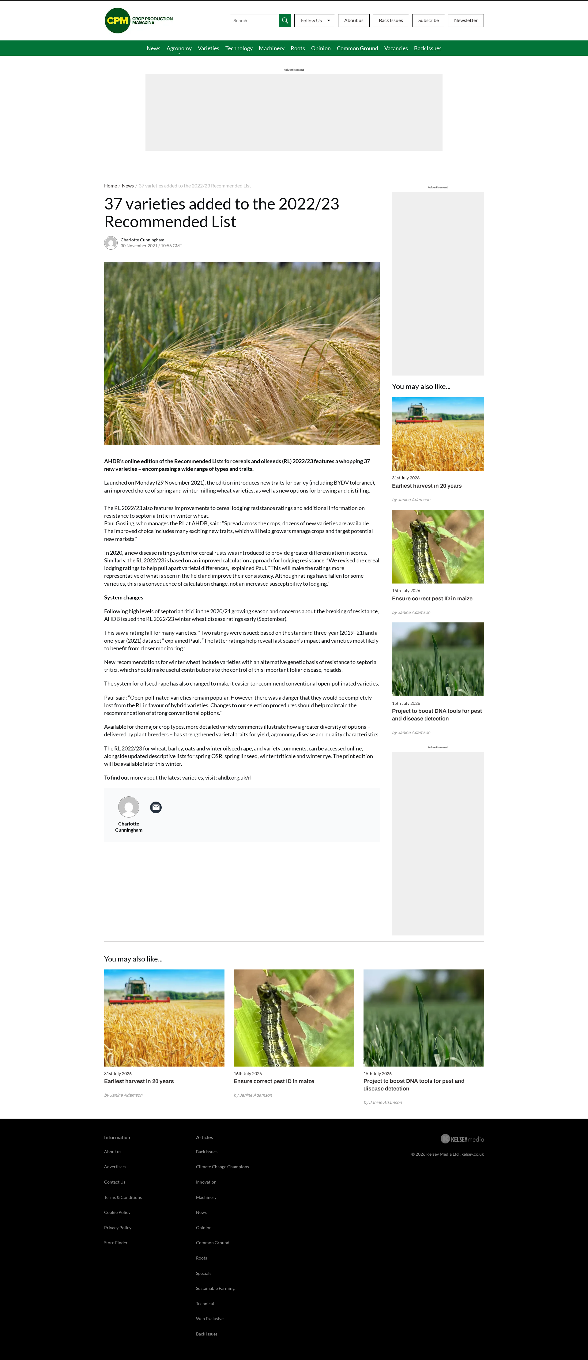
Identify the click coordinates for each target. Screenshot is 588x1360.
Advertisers (115, 1166)
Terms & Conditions (123, 1197)
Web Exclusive (210, 1318)
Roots (298, 48)
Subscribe (428, 20)
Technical (205, 1303)
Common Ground (357, 48)
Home (110, 185)
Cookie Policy (117, 1212)
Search (285, 20)
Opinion (321, 48)
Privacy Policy (117, 1227)
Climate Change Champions (222, 1166)
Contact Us (114, 1181)
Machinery (272, 48)
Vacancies (396, 48)
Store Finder (116, 1242)
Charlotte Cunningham (142, 239)
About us (354, 20)
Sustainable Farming (215, 1288)
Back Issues (391, 20)
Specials (203, 1273)
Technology (239, 48)
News (153, 48)
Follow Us (311, 20)
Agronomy (179, 48)
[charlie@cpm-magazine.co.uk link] (156, 807)
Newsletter (466, 20)
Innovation (206, 1181)
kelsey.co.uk (473, 1154)
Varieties (208, 48)
